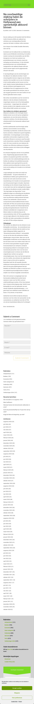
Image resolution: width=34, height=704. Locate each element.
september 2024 (7, 483)
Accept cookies (17, 688)
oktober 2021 (7, 577)
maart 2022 (6, 564)
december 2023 (7, 507)
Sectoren (19, 30)
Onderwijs (6, 384)
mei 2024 (6, 494)
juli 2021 (5, 585)
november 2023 (7, 510)
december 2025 (7, 443)
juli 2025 (5, 456)
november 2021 (7, 574)
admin (6, 30)
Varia (4, 389)
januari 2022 (6, 569)
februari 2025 (7, 470)
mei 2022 (6, 558)
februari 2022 (7, 566)
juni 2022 (6, 555)
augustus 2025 (7, 454)
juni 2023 (6, 523)
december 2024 (7, 475)
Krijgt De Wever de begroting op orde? (14, 414)
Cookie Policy (14, 701)
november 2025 (7, 446)
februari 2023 (7, 534)
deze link (10, 649)
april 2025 (6, 464)
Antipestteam (7, 373)
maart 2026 (6, 435)
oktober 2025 (7, 448)
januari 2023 (6, 537)
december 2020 (7, 604)
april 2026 (6, 432)
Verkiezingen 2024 (8, 392)
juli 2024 (5, 488)
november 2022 (7, 542)
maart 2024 (6, 499)
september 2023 (7, 515)
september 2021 (7, 580)
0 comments (25, 30)
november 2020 (7, 606)
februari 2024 (7, 502)
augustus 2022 (7, 550)
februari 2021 (7, 598)
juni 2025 (6, 459)
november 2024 (7, 478)
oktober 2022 (7, 545)
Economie (6, 379)
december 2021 (7, 572)
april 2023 (6, 529)
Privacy (20, 701)
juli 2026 (5, 424)
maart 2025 (6, 467)
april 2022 (6, 561)
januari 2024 (6, 504)
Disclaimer (8, 659)
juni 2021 (6, 588)
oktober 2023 (7, 513)
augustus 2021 (7, 582)
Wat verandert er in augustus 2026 (13, 399)
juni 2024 (6, 491)
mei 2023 (6, 526)
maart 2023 (6, 531)
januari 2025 (6, 472)
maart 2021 (6, 596)
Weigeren (17, 693)
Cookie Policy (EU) (10, 661)
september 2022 (7, 547)
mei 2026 (6, 429)
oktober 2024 (7, 480)
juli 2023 (5, 521)
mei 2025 (6, 462)
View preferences (17, 698)
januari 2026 (6, 440)
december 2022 (7, 539)
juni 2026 (6, 427)
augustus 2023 (7, 518)
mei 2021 (6, 590)
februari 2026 (7, 437)
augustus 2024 (7, 486)
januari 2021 (6, 601)
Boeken (5, 376)
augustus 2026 (7, 421)
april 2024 (6, 496)
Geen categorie (7, 381)
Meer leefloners (7, 402)
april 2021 (6, 593)
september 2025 (7, 451)
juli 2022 (5, 553)
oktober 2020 (7, 609)
